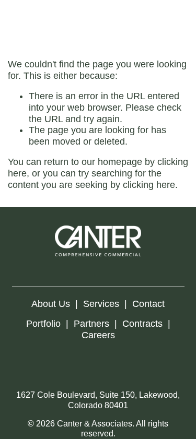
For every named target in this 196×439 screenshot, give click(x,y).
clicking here (149, 185)
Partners (91, 323)
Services (101, 304)
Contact (148, 304)
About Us (50, 304)
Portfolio (43, 323)
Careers (98, 335)
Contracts (142, 323)
